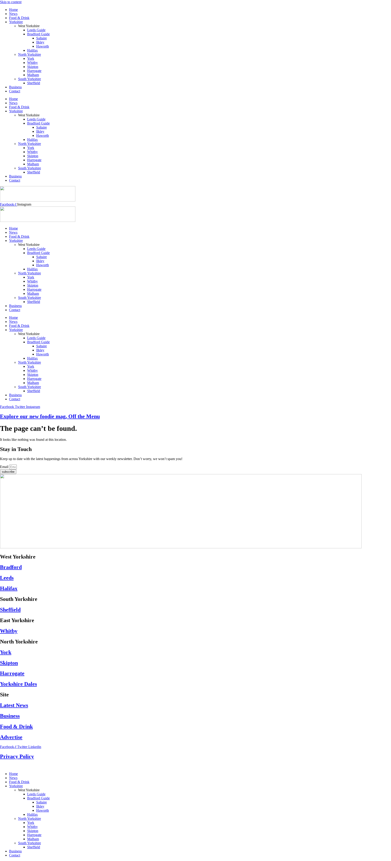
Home (13, 10)
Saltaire (41, 38)
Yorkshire (16, 22)
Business (15, 87)
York (30, 58)
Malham (33, 75)
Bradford (11, 567)
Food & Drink (19, 18)
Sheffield (33, 83)
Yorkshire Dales (18, 684)
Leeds (7, 578)
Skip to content (10, 2)
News (13, 14)
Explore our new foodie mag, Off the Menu (50, 416)
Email (4, 467)
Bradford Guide (38, 34)
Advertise (11, 737)
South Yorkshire (29, 79)
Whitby (32, 63)
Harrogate (34, 71)
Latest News (14, 705)
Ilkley (40, 42)
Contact (14, 91)
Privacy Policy (17, 756)
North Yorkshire (29, 54)
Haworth (42, 46)
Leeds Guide (36, 30)
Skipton (32, 67)
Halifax (32, 50)
